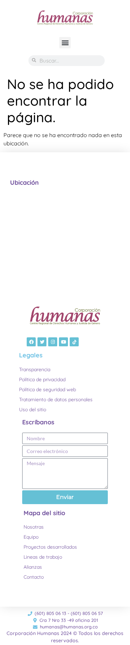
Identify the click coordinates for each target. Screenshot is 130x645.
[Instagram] (52, 341)
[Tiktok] (74, 341)
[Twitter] (41, 341)
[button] (65, 42)
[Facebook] (31, 341)
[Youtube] (63, 341)
